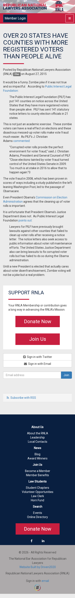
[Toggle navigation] (69, 18)
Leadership (37, 437)
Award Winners (38, 458)
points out (25, 220)
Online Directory (37, 517)
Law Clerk (37, 496)
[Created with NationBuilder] (37, 587)
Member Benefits (37, 475)
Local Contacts (37, 441)
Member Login (15, 18)
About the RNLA (37, 433)
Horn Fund (37, 500)
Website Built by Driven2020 (37, 567)
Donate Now (37, 321)
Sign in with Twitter (39, 357)
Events (37, 512)
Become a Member (37, 471)
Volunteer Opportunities (37, 492)
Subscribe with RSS (23, 397)
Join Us (37, 339)
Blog (37, 454)
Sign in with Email (39, 363)
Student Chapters (37, 487)
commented (21, 141)
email (45, 581)
